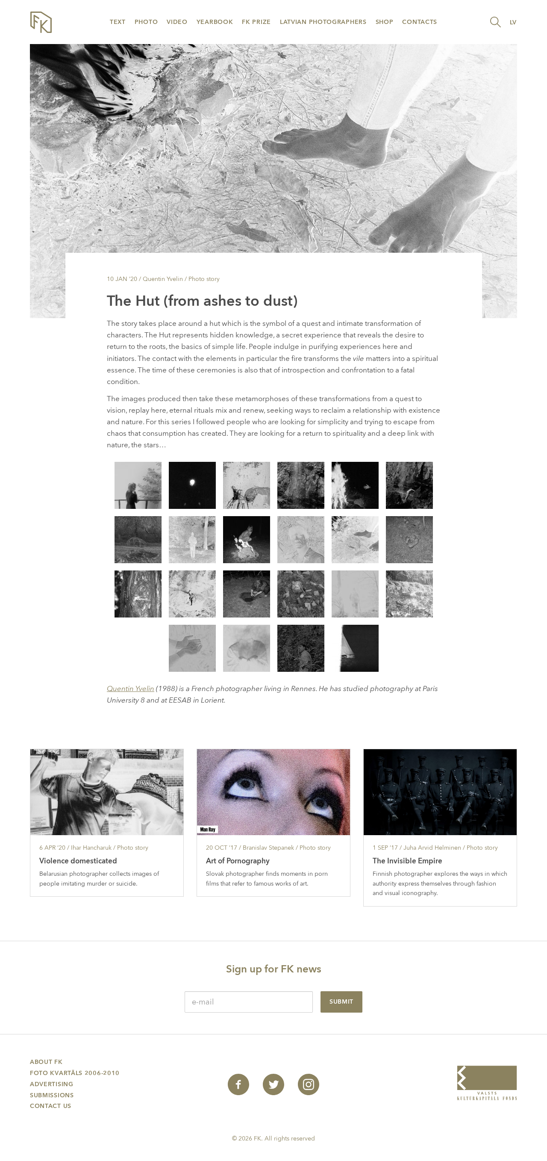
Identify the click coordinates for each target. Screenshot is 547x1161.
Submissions (52, 1095)
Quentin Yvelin (130, 689)
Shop (385, 22)
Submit (341, 1002)
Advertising (52, 1084)
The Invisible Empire (407, 861)
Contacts (419, 22)
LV (513, 22)
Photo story (204, 279)
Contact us (50, 1106)
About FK (46, 1062)
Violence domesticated (78, 861)
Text (118, 22)
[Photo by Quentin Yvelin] (138, 485)
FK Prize (256, 22)
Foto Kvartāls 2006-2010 (75, 1073)
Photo (146, 22)
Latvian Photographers (323, 22)
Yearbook (215, 22)
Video (177, 22)
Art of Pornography (238, 861)
